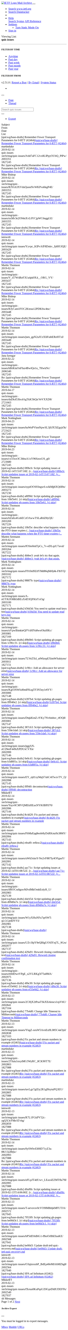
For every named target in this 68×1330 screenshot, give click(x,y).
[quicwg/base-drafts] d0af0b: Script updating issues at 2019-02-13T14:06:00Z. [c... (33, 1194)
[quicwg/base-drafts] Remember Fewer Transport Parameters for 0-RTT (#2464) (33, 142)
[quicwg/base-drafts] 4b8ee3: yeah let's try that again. (30, 558)
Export (12, 118)
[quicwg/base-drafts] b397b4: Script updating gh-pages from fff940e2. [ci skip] (33, 704)
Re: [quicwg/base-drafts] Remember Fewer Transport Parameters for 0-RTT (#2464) (33, 170)
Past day (13, 59)
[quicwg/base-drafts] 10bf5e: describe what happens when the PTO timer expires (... (31, 532)
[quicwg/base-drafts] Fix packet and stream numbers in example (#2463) (30, 1044)
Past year (13, 68)
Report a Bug (19, 82)
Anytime (13, 56)
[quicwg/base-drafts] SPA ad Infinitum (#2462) (27, 1276)
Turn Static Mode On (27, 27)
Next (17, 1301)
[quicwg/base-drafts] (35, 930)
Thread (12, 103)
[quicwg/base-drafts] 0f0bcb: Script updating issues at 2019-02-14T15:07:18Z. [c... (33, 473)
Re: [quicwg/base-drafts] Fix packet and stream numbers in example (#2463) (32, 1075)
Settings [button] (12, 24)
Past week (14, 62)
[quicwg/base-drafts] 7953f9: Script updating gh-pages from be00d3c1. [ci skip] (30, 1222)
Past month (14, 65)
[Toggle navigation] (34, 3)
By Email (33, 82)
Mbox (4, 1326)
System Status (48, 82)
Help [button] (11, 18)
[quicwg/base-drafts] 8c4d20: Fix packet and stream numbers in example (30, 819)
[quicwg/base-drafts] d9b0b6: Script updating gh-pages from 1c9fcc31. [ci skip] (30, 644)
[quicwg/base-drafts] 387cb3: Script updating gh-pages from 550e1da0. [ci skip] (31, 732)
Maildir (13, 1326)
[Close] (2, 1316)
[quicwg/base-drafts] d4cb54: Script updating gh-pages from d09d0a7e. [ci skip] (31, 904)
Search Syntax (16, 21)
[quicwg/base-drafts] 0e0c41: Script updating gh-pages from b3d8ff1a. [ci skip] (34, 763)
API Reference (33, 21)
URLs (20, 1326)
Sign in (12, 30)
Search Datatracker (18, 11)
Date (11, 100)
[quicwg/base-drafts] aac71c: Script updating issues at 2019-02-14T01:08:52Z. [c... (33, 872)
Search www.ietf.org (19, 8)
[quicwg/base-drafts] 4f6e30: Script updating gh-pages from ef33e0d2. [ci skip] (34, 988)
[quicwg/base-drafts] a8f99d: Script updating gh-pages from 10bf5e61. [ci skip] (30, 501)
